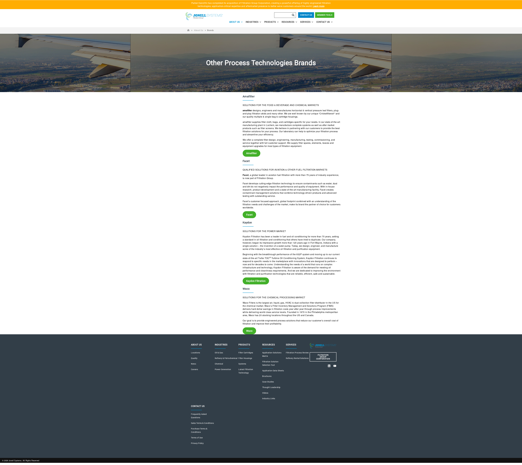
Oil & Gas (219, 353)
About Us (234, 22)
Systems (242, 364)
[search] (293, 15)
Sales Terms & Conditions (202, 423)
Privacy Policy (197, 443)
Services (305, 22)
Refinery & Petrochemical (226, 358)
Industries (252, 22)
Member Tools (324, 15)
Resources (288, 22)
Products (270, 22)
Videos (265, 393)
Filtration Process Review (297, 353)
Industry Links (268, 398)
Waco (249, 330)
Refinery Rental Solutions (297, 358)
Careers (194, 369)
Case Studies (268, 382)
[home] (204, 17)
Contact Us (306, 15)
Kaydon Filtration (256, 280)
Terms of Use (197, 438)
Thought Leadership (271, 387)
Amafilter (251, 153)
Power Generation (223, 369)
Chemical (219, 364)
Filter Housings (245, 358)
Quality (194, 358)
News (193, 364)
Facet (249, 214)
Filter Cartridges (245, 353)
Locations (195, 353)
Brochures (267, 376)
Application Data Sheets (273, 371)
